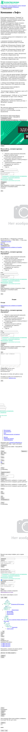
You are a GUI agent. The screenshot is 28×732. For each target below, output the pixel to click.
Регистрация (7, 430)
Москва (6, 437)
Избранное (16, 7)
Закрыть (3, 655)
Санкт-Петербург (8, 440)
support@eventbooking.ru (15, 442)
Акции (19, 5)
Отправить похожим (7, 580)
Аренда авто (10, 628)
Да (1, 452)
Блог (2, 5)
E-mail (2, 171)
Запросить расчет (7, 8)
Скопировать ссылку (6, 118)
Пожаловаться (23, 120)
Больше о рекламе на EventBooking (9, 120)
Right (6, 597)
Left (2, 597)
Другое (7, 167)
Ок (1, 462)
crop (6, 730)
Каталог (5, 5)
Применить (24, 451)
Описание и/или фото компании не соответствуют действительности (14, 157)
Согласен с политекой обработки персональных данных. (10, 178)
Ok (2, 190)
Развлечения (10, 614)
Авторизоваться (5, 499)
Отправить (3, 182)
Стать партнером (12, 5)
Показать (6, 244)
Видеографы (10, 612)
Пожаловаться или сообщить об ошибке (11, 247)
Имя (2, 169)
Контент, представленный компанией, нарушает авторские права (15, 154)
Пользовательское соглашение (12, 434)
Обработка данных (9, 438)
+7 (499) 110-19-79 (5, 643)
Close (2, 145)
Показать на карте (6, 241)
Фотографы (10, 611)
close (2, 730)
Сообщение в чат (5, 245)
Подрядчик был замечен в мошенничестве (11, 164)
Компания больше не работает (13, 162)
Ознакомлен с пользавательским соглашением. (14, 176)
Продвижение (9, 7)
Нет (5, 452)
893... (2, 244)
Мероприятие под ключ (7, 592)
